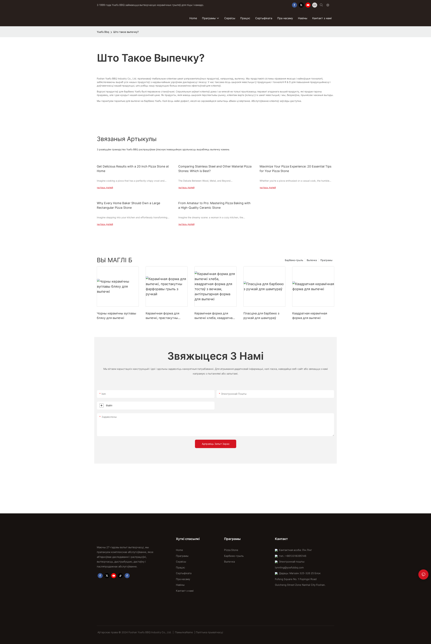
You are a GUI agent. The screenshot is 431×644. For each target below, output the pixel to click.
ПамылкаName (184, 632)
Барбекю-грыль (294, 260)
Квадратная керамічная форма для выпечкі (309, 316)
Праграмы (326, 260)
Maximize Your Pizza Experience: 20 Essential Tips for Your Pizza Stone (295, 169)
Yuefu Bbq (103, 31)
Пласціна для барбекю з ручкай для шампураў (261, 316)
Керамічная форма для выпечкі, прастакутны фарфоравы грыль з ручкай (166, 316)
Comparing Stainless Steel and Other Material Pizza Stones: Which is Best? (215, 169)
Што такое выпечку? (126, 31)
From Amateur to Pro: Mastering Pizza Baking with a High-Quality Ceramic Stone (214, 205)
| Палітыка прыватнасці (209, 632)
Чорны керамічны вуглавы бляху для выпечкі (116, 316)
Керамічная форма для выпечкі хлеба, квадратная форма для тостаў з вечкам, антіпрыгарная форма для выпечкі (215, 316)
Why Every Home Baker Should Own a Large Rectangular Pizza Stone (128, 205)
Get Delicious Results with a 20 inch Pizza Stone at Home (133, 169)
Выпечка (312, 260)
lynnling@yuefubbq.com (289, 567)
